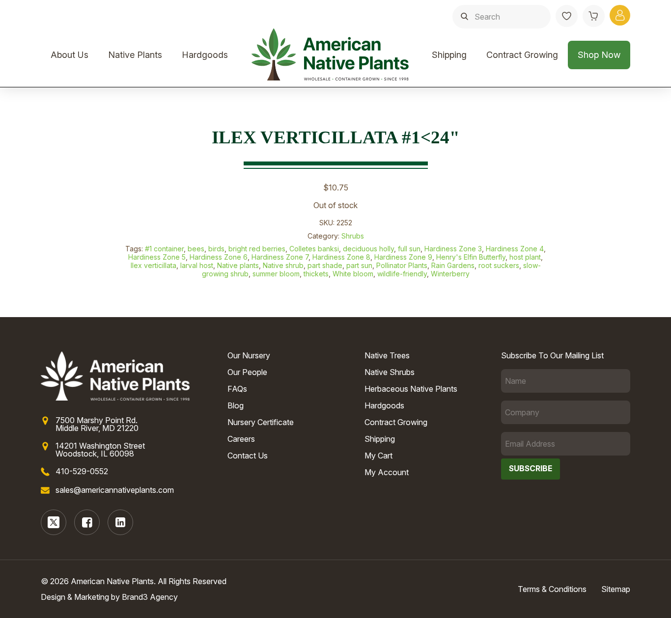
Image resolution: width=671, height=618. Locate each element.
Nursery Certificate (260, 422)
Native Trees (387, 355)
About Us (69, 55)
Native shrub (283, 265)
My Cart (378, 455)
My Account (386, 472)
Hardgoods (205, 55)
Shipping (449, 55)
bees (196, 248)
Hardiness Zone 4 (515, 248)
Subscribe (530, 468)
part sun (359, 265)
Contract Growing (522, 55)
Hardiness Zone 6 (219, 257)
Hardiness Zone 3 (453, 248)
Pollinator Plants (401, 265)
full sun (409, 248)
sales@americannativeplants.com (115, 490)
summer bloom (276, 273)
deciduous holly (368, 248)
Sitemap (615, 589)
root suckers (498, 265)
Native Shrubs (389, 372)
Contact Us (247, 455)
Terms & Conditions (552, 589)
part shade (325, 265)
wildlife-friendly (402, 273)
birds (216, 248)
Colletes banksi (314, 248)
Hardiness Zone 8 (341, 257)
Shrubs (352, 236)
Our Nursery (248, 355)
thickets (316, 273)
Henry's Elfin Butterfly (470, 257)
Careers (241, 439)
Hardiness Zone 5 (157, 257)
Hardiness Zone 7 (280, 257)
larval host (196, 265)
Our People (247, 372)
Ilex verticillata (153, 265)
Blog (235, 405)
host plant (525, 257)
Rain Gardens (453, 265)
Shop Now (599, 55)
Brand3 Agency (150, 597)
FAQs (237, 389)
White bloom (353, 273)
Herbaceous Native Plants (410, 389)
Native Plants (135, 55)
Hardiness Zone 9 (403, 257)
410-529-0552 (82, 471)
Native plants (238, 265)
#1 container (164, 248)
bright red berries (256, 248)
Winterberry (450, 273)
